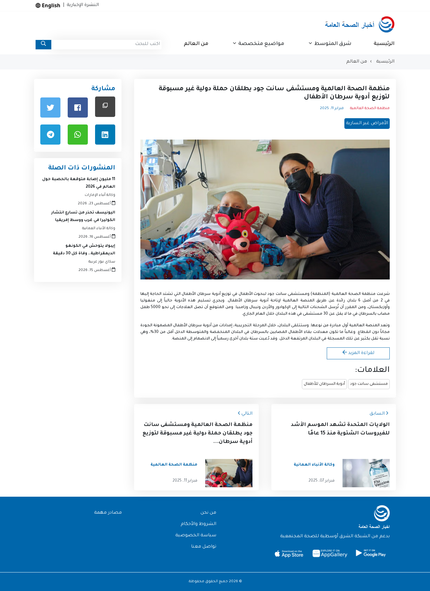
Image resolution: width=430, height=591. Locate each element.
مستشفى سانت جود (369, 384)
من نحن (208, 513)
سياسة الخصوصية (195, 535)
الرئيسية (384, 44)
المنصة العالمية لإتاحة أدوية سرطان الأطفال (271, 301)
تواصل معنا (203, 547)
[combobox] (106, 44)
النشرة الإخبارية (81, 5)
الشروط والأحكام (198, 524)
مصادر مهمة (108, 513)
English (50, 5)
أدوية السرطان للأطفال (324, 384)
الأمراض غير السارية (367, 123)
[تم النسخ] (105, 107)
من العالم (196, 44)
